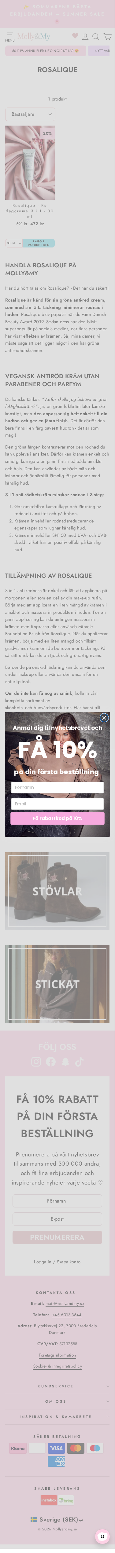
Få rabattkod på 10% (57, 818)
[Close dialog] (104, 718)
